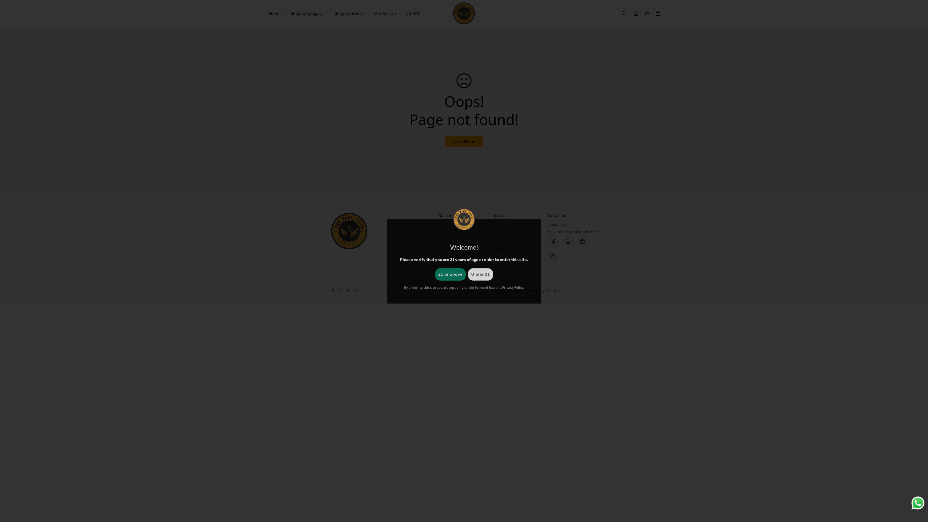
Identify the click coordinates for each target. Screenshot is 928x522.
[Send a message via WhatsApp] (918, 503)
